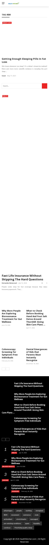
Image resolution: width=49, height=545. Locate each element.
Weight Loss (7, 23)
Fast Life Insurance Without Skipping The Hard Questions (22, 277)
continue (7, 528)
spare (27, 523)
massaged (34, 519)
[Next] (7, 368)
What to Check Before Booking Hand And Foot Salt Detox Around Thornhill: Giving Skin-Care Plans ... (36, 317)
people (19, 511)
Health (5, 96)
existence (27, 515)
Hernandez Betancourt (9, 283)
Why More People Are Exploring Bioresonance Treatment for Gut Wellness (12, 316)
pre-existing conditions (12, 523)
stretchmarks (21, 519)
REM (5, 515)
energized (39, 511)
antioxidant (8, 519)
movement (15, 515)
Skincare (5, 480)
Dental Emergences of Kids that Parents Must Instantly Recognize (36, 355)
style (36, 515)
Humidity (36, 523)
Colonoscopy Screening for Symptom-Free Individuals (10, 353)
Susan (4, 76)
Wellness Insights (8, 466)
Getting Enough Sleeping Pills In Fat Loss (24, 60)
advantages (8, 511)
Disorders (15, 491)
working (29, 511)
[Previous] (3, 368)
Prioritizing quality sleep (23, 528)
